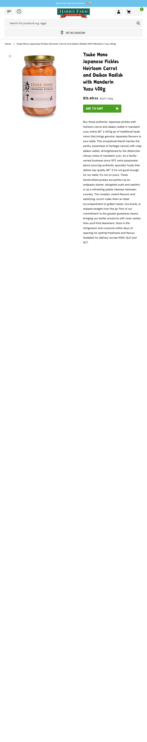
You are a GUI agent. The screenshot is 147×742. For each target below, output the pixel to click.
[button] (9, 11)
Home (8, 43)
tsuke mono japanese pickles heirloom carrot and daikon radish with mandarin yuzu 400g (66, 43)
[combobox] (70, 23)
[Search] (138, 23)
